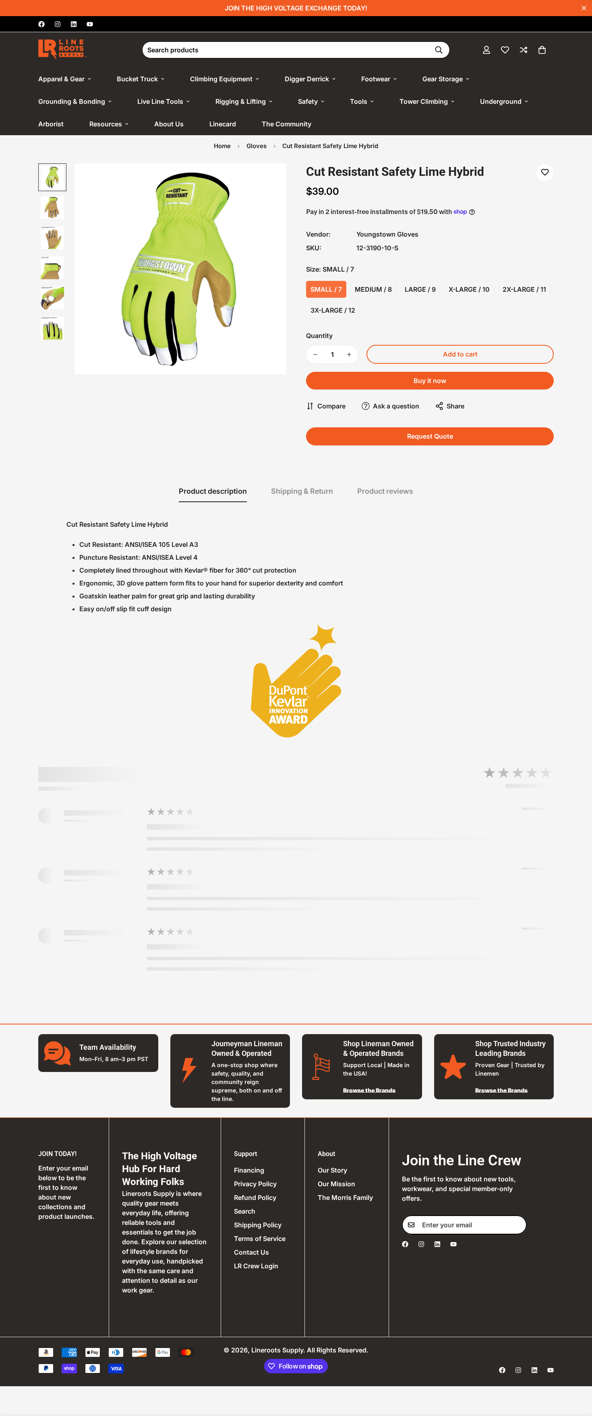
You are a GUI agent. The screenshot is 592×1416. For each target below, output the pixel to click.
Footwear (375, 79)
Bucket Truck (137, 79)
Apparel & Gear (61, 79)
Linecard (222, 124)
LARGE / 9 (420, 289)
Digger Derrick (307, 79)
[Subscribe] (518, 1225)
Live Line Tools (160, 101)
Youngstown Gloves (387, 234)
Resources (105, 124)
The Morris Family (345, 1197)
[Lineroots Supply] (62, 49)
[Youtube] (90, 24)
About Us (169, 124)
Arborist (51, 124)
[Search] (438, 50)
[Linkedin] (73, 24)
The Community (286, 124)
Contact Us (251, 1252)
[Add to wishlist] (545, 172)
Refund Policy (255, 1197)
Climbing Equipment (221, 79)
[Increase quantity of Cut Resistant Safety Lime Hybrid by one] (349, 354)
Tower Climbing (423, 101)
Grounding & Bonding (71, 101)
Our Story (332, 1170)
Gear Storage (442, 79)
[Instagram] (57, 24)
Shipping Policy (258, 1225)
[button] (542, 50)
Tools (358, 101)
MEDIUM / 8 (373, 289)
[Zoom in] (269, 180)
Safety (308, 101)
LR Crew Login (256, 1266)
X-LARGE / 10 (469, 289)
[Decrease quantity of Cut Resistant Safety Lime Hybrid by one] (315, 354)
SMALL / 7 (326, 289)
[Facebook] (41, 24)
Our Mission (336, 1184)
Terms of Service (260, 1239)
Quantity (319, 336)
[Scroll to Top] (576, 1372)
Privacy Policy (255, 1184)
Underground (501, 101)
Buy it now (430, 381)
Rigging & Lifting (240, 101)
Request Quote (430, 436)
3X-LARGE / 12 (332, 310)
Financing (249, 1170)
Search (244, 1211)
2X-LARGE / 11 (524, 289)
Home (222, 146)
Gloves (256, 146)
